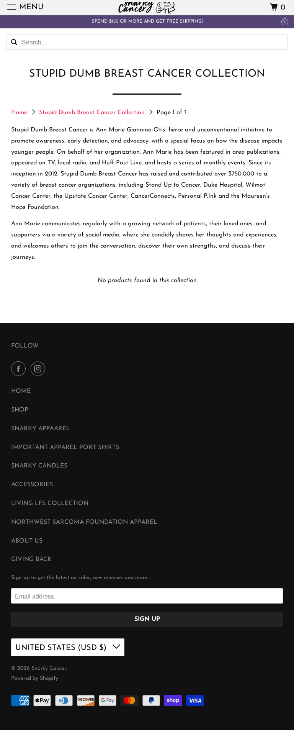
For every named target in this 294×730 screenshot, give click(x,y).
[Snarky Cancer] (147, 7)
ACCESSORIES (32, 485)
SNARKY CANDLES (39, 466)
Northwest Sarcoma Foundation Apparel (84, 522)
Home (20, 113)
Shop (19, 410)
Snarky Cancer (48, 668)
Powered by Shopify (34, 678)
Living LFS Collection (49, 503)
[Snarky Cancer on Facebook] (20, 369)
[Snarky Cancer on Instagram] (39, 369)
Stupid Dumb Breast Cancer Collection (93, 113)
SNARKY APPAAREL (40, 429)
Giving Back (31, 559)
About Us (26, 541)
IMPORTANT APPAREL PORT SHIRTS (65, 448)
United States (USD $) (62, 648)
